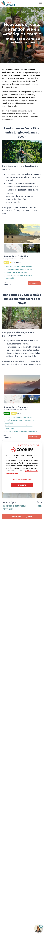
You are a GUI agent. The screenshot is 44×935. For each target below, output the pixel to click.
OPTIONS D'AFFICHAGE (22, 479)
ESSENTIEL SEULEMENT (28, 445)
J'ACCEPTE (22, 485)
